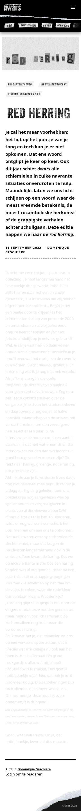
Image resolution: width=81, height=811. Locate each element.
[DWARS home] (17, 7)
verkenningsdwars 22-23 (24, 94)
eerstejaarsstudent (54, 84)
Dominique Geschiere (34, 769)
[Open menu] (72, 7)
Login (10, 774)
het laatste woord (20, 84)
